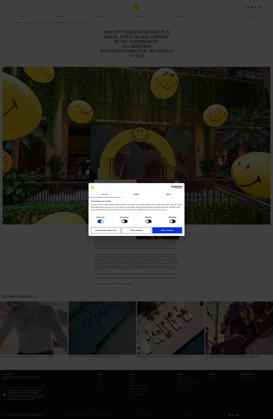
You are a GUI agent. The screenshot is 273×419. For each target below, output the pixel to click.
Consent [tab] (104, 194)
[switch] (124, 221)
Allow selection (136, 230)
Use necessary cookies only (105, 230)
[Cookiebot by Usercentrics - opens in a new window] (172, 187)
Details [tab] (136, 194)
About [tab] (168, 194)
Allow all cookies (167, 230)
